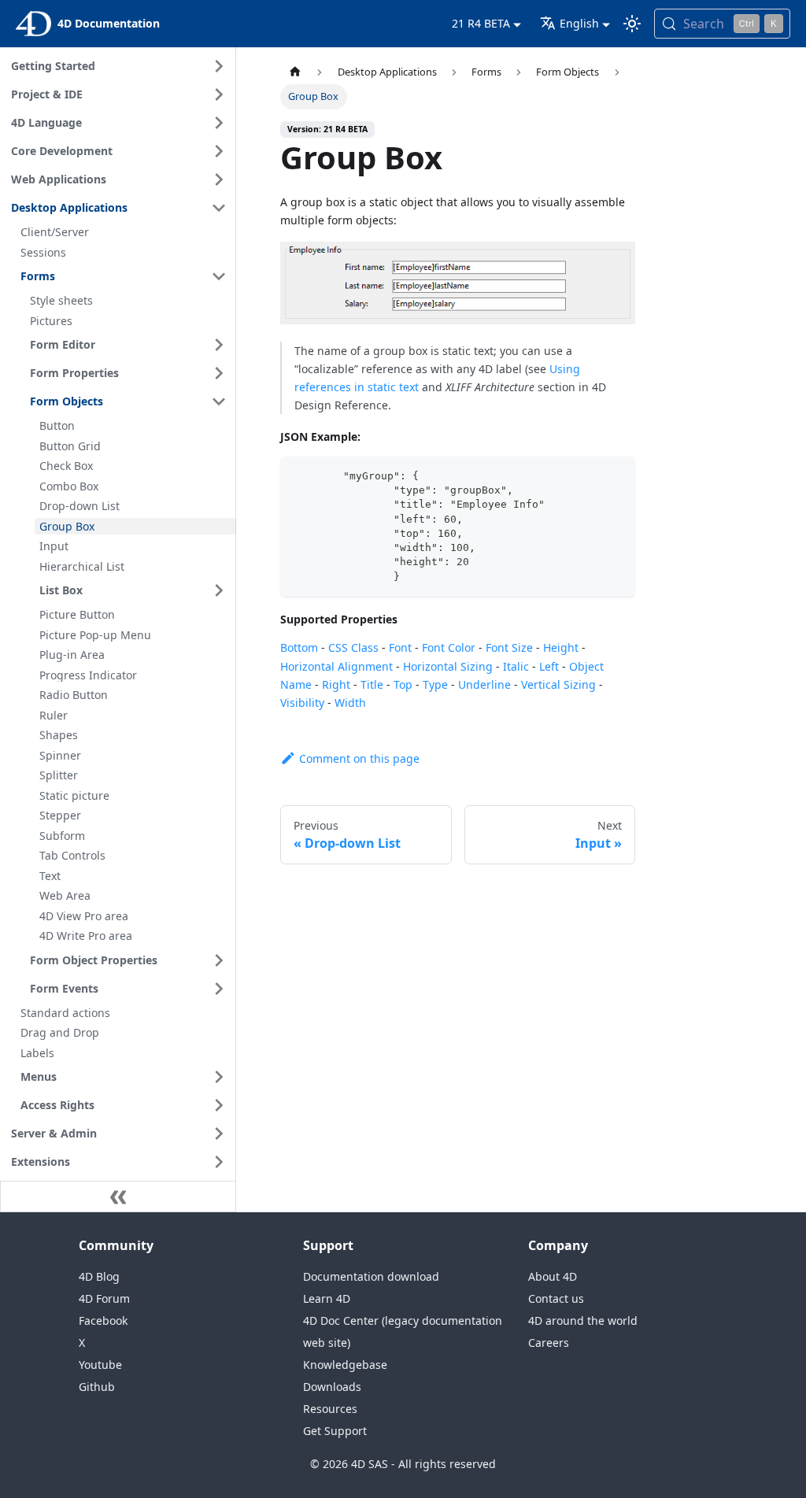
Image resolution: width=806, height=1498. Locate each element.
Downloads (332, 1386)
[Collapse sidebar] (118, 1196)
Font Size (509, 647)
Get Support (335, 1430)
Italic (516, 666)
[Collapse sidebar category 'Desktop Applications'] (219, 207)
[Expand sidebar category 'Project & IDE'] (219, 94)
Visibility (302, 702)
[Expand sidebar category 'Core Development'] (219, 151)
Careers (548, 1342)
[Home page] (295, 72)
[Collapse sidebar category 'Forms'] (219, 276)
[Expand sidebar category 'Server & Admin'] (219, 1133)
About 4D (552, 1276)
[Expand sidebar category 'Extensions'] (219, 1161)
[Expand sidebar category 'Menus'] (219, 1076)
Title (371, 684)
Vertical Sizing (558, 684)
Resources (330, 1408)
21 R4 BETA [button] (481, 23)
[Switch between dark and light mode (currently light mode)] (632, 23)
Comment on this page (359, 758)
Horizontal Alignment (336, 666)
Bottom (299, 647)
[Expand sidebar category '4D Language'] (219, 122)
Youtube (100, 1364)
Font (400, 647)
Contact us (556, 1298)
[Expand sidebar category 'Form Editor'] (219, 344)
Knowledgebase (345, 1364)
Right (336, 684)
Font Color (448, 647)
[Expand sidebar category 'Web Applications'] (219, 179)
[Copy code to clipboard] (616, 476)
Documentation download (371, 1276)
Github (97, 1386)
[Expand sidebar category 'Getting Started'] (219, 66)
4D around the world (583, 1320)
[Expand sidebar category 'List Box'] (219, 590)
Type (435, 684)
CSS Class (353, 647)
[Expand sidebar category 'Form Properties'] (219, 373)
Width (350, 702)
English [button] (579, 23)
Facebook (103, 1320)
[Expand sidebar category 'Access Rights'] (219, 1105)
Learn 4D (326, 1298)
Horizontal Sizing (448, 666)
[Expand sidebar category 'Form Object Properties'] (219, 960)
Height (561, 647)
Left (549, 666)
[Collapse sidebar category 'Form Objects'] (219, 401)
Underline (484, 684)
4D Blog (99, 1276)
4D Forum (104, 1298)
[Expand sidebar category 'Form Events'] (219, 988)
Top (403, 684)
